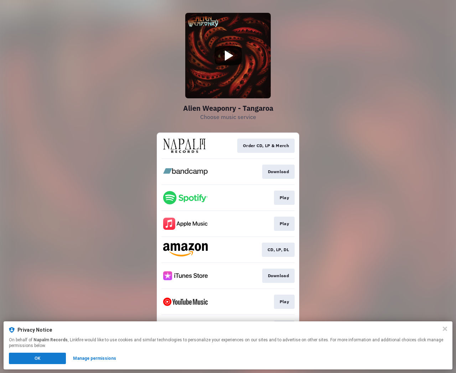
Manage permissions (94, 358)
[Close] (445, 329)
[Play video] (228, 56)
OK (37, 358)
